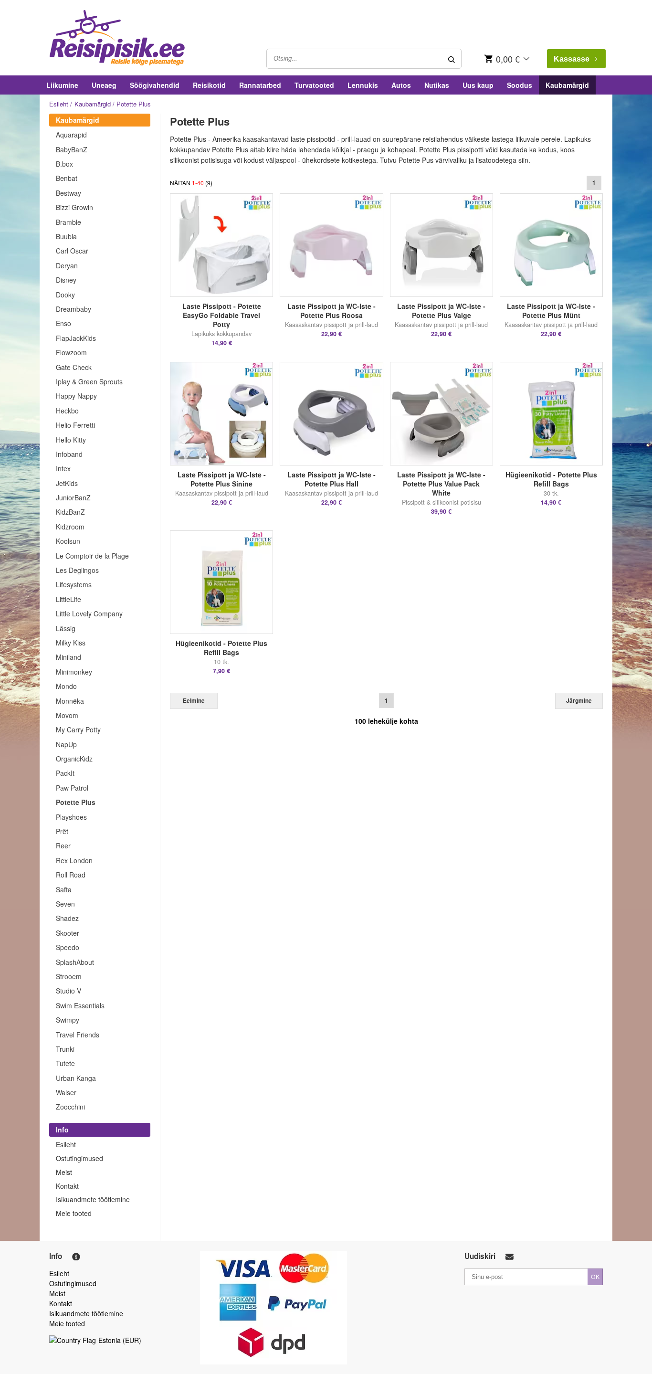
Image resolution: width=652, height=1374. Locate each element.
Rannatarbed (260, 85)
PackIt (65, 773)
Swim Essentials (80, 1005)
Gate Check (74, 367)
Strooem (69, 976)
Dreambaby (73, 309)
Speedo (67, 947)
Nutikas (436, 85)
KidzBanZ (70, 512)
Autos (401, 85)
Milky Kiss (70, 642)
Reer (63, 845)
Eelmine (194, 701)
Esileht (58, 103)
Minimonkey (74, 671)
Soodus (519, 85)
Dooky (65, 294)
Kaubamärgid (567, 85)
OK (595, 1276)
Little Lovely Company (89, 613)
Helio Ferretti (75, 425)
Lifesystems (74, 584)
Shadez (67, 918)
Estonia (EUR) (119, 1340)
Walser (66, 1092)
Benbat (66, 178)
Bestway (68, 193)
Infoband (69, 454)
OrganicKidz (74, 758)
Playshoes (71, 817)
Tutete (65, 1063)
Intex (63, 468)
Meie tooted (74, 1213)
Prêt (62, 831)
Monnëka (70, 701)
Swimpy (67, 1020)
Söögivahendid (154, 85)
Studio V (68, 990)
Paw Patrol (72, 788)
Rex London (74, 860)
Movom (67, 715)
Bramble (68, 222)
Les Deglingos (77, 570)
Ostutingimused (79, 1158)
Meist (64, 1172)
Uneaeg (104, 85)
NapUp (66, 744)
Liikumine (62, 85)
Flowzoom (71, 352)
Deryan (67, 265)
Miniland (68, 657)
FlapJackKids (76, 338)
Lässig (65, 628)
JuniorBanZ (73, 497)
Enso (63, 323)
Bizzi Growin (74, 207)
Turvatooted (314, 85)
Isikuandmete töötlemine (93, 1199)
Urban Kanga (76, 1078)
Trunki (65, 1049)
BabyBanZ (71, 149)
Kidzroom (70, 526)
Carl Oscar (72, 250)
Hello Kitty (71, 439)
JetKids (67, 483)
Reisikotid (209, 85)
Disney (66, 280)
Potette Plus (75, 802)
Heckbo (67, 410)
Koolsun (68, 541)
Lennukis (362, 85)
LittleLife (68, 599)
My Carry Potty (78, 729)
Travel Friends (77, 1034)
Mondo (66, 686)
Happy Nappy (76, 396)
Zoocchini (70, 1106)
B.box (64, 164)
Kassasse (571, 59)
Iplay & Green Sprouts (89, 381)
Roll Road (70, 874)
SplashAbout (75, 962)
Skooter (67, 933)
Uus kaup (478, 85)
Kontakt (67, 1186)
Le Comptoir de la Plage (92, 555)
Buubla (66, 236)
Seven (65, 904)
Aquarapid (71, 134)
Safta (64, 889)
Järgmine (579, 701)
